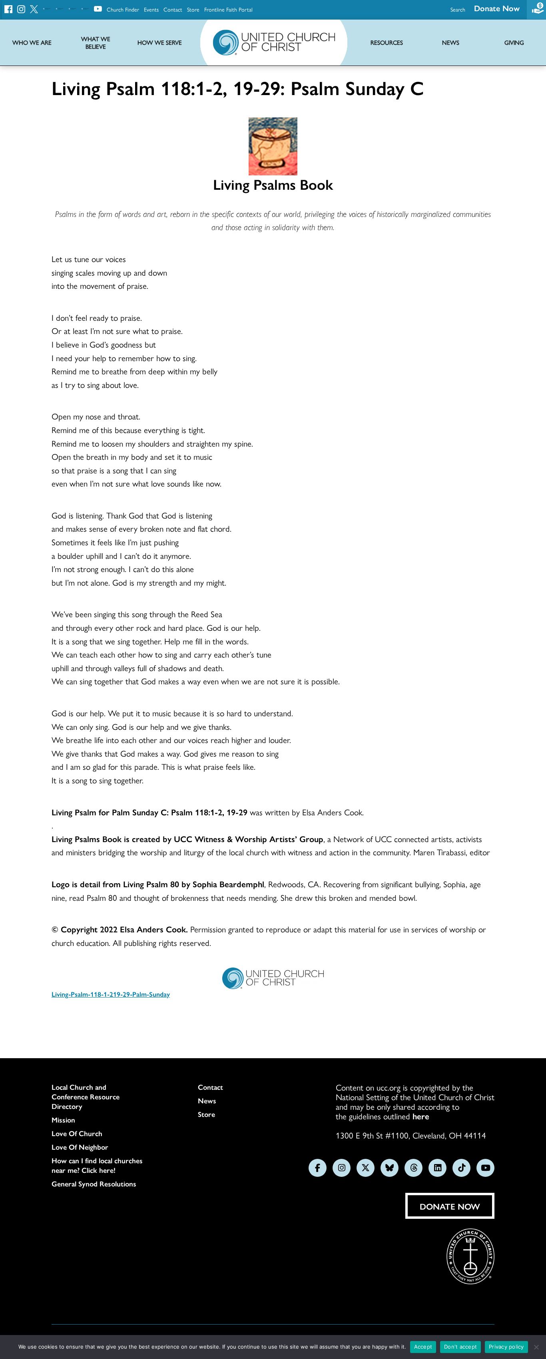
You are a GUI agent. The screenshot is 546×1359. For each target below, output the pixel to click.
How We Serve (159, 42)
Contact (172, 9)
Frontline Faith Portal (228, 9)
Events (151, 9)
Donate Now (497, 8)
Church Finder (123, 9)
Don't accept (460, 1346)
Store (193, 9)
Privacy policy (506, 1346)
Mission (63, 1120)
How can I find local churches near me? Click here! (97, 1165)
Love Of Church (77, 1133)
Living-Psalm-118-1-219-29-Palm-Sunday (111, 994)
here (420, 1116)
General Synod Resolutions (94, 1183)
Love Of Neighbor (80, 1147)
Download (82, 1018)
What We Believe (95, 42)
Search (457, 9)
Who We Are (32, 42)
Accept (423, 1346)
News (207, 1100)
